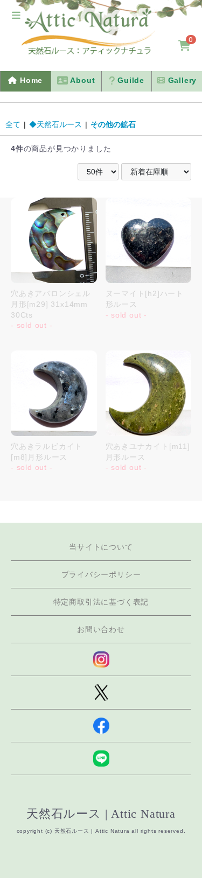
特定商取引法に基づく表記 (101, 602)
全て (12, 124)
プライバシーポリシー (101, 574)
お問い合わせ (101, 629)
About (81, 80)
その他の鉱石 (113, 124)
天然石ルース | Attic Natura (101, 813)
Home (30, 80)
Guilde (129, 80)
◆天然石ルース (55, 124)
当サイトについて (101, 547)
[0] (184, 46)
